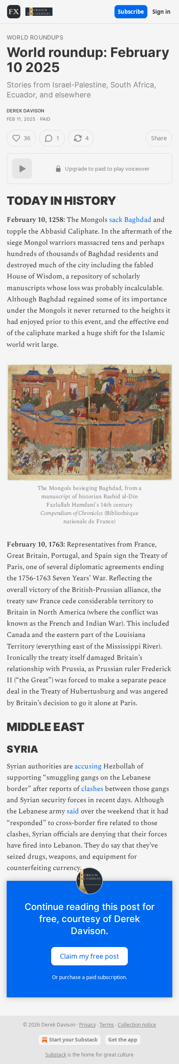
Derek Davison (26, 111)
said (73, 811)
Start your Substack (73, 1039)
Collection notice (137, 1024)
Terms (106, 1024)
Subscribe (131, 11)
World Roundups (35, 37)
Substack (55, 1054)
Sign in (161, 11)
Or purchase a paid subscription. (89, 977)
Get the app (122, 1039)
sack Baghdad (130, 219)
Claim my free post (89, 955)
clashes (92, 788)
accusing (88, 766)
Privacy (87, 1024)
